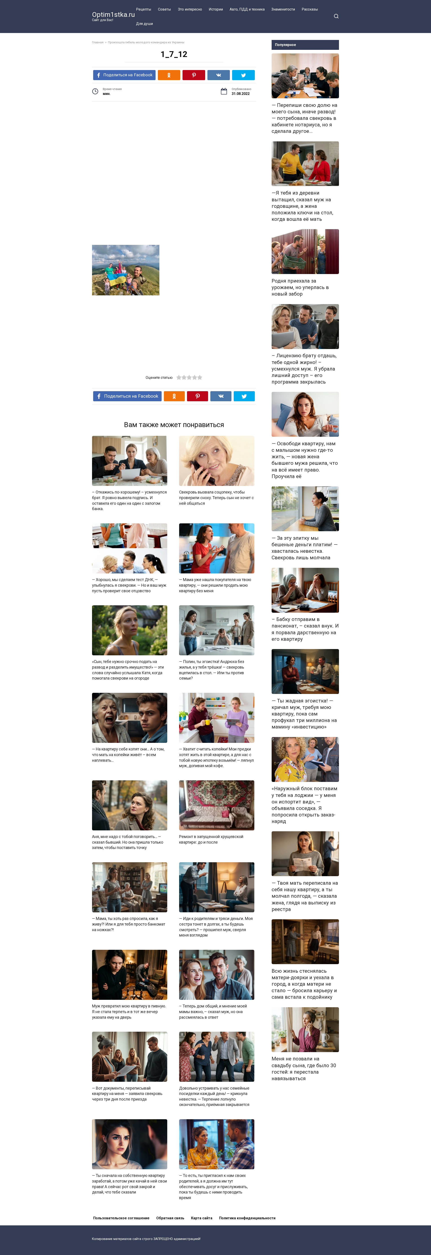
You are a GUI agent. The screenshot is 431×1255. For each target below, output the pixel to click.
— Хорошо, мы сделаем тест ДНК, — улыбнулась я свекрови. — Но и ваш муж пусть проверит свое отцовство (129, 585)
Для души (144, 24)
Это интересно (190, 9)
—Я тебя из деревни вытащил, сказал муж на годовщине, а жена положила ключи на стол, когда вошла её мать (302, 206)
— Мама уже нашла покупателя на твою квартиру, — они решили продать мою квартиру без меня (215, 585)
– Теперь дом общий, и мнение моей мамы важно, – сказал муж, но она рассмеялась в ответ (213, 1011)
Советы (164, 9)
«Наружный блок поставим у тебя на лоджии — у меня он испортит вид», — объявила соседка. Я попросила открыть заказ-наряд (304, 805)
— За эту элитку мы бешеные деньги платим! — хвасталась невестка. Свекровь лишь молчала (305, 547)
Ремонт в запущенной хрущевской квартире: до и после (211, 839)
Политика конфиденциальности (247, 1218)
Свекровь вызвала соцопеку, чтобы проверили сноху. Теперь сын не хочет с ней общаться (216, 497)
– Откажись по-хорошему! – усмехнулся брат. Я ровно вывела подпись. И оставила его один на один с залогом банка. (129, 500)
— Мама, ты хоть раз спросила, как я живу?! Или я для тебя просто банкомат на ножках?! (128, 924)
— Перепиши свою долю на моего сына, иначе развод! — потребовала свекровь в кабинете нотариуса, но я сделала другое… (304, 118)
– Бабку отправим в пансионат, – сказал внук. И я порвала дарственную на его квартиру (305, 629)
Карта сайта (201, 1218)
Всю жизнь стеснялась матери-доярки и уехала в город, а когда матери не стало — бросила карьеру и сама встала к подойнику (304, 984)
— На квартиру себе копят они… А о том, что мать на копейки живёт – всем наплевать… (128, 754)
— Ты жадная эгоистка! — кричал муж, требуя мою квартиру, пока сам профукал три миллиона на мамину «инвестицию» (304, 714)
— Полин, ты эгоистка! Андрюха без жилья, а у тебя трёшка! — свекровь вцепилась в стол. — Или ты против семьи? (211, 669)
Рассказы (310, 9)
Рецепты (143, 9)
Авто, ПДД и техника (247, 9)
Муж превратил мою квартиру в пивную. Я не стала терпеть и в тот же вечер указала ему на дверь (129, 1011)
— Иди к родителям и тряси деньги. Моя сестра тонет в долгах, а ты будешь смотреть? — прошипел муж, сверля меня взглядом (216, 926)
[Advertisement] (174, 139)
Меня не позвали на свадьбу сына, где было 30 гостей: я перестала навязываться (304, 1068)
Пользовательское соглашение (121, 1218)
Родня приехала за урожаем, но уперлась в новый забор (300, 287)
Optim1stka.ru (113, 14)
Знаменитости (283, 9)
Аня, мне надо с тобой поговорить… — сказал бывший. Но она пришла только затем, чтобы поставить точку (127, 842)
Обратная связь (170, 1218)
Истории (216, 9)
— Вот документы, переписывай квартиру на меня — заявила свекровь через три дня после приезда (127, 1093)
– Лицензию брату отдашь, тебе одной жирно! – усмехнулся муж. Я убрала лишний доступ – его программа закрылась (304, 369)
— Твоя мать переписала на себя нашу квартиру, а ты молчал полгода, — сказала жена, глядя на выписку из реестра (305, 896)
